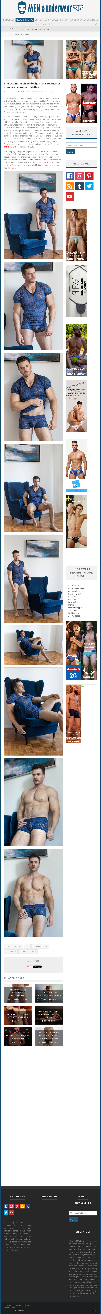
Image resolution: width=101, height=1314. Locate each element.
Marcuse (72, 605)
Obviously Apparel (76, 607)
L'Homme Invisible (13, 946)
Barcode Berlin (74, 594)
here (13, 168)
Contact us (92, 1310)
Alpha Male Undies (76, 588)
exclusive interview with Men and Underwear (23, 159)
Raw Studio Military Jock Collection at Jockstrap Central (49, 1014)
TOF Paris (72, 610)
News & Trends (24, 20)
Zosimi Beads (74, 616)
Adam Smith (73, 585)
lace (27, 946)
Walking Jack (73, 613)
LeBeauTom (73, 602)
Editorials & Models (46, 20)
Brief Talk (40, 24)
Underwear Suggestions (84, 20)
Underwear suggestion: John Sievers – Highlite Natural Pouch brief (49, 1036)
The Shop (55, 24)
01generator (19, 1310)
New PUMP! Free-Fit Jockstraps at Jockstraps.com (18, 993)
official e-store (45, 162)
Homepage (8, 20)
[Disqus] (33, 1085)
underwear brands (28, 951)
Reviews (64, 20)
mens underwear (40, 946)
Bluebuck (72, 596)
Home (6, 34)
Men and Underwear (31, 92)
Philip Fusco (11, 951)
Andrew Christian (75, 591)
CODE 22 (72, 599)
